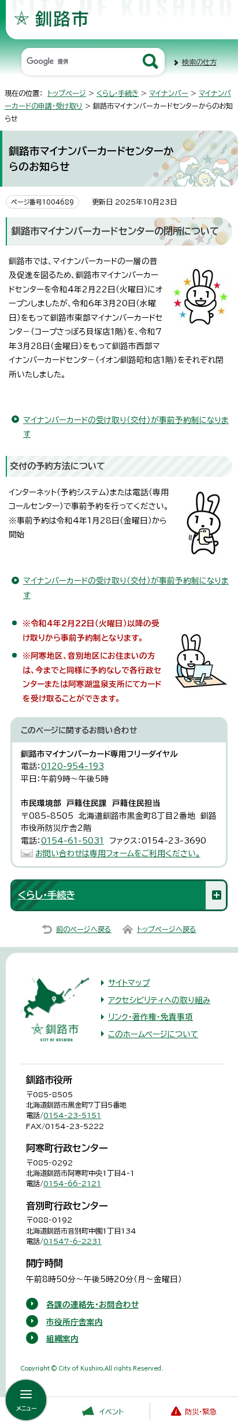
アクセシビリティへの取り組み (159, 1000)
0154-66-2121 (72, 1183)
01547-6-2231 (72, 1241)
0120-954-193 (72, 766)
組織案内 (62, 1339)
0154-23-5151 (72, 1115)
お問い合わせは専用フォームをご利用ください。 (117, 853)
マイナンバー (168, 93)
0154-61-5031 (72, 841)
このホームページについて (153, 1034)
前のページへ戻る (83, 929)
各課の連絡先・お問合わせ (92, 1305)
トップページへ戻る (166, 929)
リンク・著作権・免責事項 (150, 1017)
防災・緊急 (200, 1411)
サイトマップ (129, 983)
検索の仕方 (199, 61)
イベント (111, 1411)
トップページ (66, 93)
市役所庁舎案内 (74, 1322)
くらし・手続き (117, 93)
